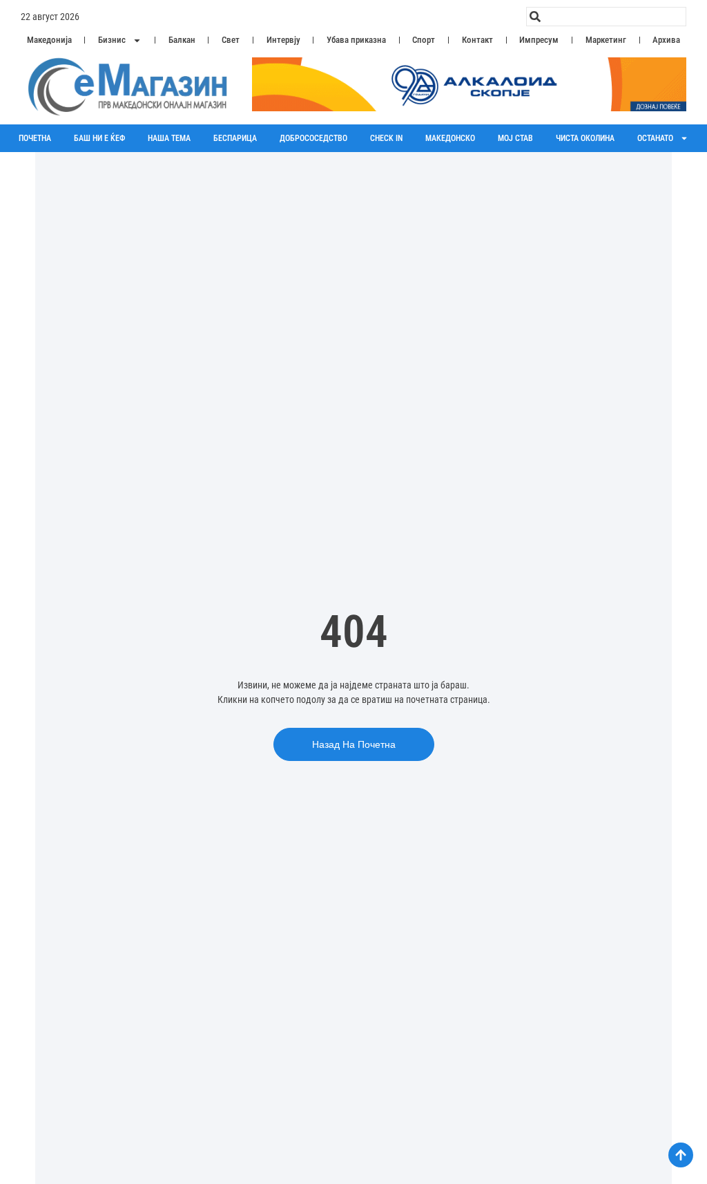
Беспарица (235, 138)
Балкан (181, 40)
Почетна (35, 138)
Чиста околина (585, 138)
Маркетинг (605, 40)
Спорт (423, 40)
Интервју (283, 40)
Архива (666, 40)
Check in (386, 138)
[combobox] (606, 16)
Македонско (450, 138)
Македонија (49, 40)
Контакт (477, 40)
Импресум (539, 40)
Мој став (515, 138)
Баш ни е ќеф (99, 138)
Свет (231, 40)
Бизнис (112, 40)
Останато (655, 138)
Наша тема (169, 138)
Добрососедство (313, 138)
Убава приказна (356, 40)
